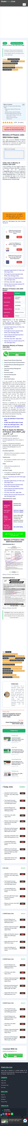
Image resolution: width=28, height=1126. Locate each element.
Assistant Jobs (6, 61)
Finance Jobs (19, 67)
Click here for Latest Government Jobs (14, 129)
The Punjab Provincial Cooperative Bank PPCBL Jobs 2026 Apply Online (18, 751)
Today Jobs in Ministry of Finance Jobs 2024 (12, 110)
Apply (19, 237)
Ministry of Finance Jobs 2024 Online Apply (12, 107)
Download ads (16, 503)
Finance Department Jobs (8, 67)
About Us (3, 1094)
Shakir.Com (8, 1)
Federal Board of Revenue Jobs (10, 63)
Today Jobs (16, 677)
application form (11, 439)
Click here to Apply (18, 510)
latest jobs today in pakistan (16, 660)
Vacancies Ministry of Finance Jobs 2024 (13, 113)
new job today (6, 668)
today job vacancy (7, 677)
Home (5, 43)
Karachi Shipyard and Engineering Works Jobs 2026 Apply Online (18, 763)
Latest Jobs (5, 660)
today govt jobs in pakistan (9, 675)
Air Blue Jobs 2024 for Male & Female (13, 422)
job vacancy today (20, 658)
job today (12, 658)
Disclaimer (3, 1099)
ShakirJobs (13, 177)
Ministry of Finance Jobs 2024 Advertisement (12, 118)
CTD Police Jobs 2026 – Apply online (12, 282)
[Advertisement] (14, 23)
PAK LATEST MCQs (18, 526)
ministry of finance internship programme (12, 662)
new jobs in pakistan (16, 668)
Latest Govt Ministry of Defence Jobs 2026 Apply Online (15, 245)
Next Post (14, 722)
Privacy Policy (4, 1101)
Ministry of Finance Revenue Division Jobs (12, 666)
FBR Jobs (22, 61)
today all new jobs (7, 673)
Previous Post (12, 714)
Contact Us (3, 1097)
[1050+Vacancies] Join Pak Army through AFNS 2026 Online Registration (14, 257)
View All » (23, 868)
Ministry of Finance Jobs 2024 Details (12, 112)
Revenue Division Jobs (19, 670)
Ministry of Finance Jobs (16, 43)
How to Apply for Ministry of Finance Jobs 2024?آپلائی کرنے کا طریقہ (14, 116)
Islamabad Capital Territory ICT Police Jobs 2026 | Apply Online (18, 739)
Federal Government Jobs (8, 65)
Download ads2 (17, 505)
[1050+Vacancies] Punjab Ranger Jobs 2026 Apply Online (15, 232)
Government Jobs (7, 69)
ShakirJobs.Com (8, 171)
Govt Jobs (15, 69)
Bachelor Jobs (15, 61)
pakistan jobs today (7, 670)
